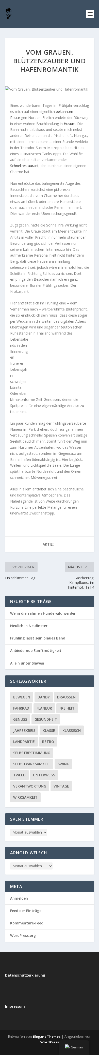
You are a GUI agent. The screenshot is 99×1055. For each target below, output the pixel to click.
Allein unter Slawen (27, 663)
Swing (63, 763)
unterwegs (44, 775)
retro (48, 741)
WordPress (49, 1042)
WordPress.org (23, 935)
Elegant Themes (46, 1036)
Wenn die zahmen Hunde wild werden (43, 613)
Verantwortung (29, 786)
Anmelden (19, 898)
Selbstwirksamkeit (31, 763)
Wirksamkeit (25, 797)
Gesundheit (46, 719)
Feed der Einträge (25, 910)
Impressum (15, 1006)
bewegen (21, 697)
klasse (49, 730)
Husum (69, 123)
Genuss (20, 719)
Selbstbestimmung (31, 752)
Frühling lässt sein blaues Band (37, 638)
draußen (66, 697)
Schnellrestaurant (24, 165)
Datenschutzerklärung (25, 975)
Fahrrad (21, 708)
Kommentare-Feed (26, 923)
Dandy (44, 697)
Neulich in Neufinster (28, 625)
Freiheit (67, 708)
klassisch (71, 730)
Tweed (19, 775)
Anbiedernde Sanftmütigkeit (35, 650)
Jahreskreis (24, 730)
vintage (61, 786)
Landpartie (24, 741)
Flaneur (44, 708)
